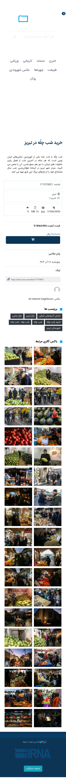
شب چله (38, 322)
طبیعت (52, 70)
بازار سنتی (17, 316)
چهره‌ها (38, 70)
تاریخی (27, 61)
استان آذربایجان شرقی (49, 316)
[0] (33, 240)
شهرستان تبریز (53, 328)
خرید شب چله (53, 322)
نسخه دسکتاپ (33, 769)
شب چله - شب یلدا (20, 322)
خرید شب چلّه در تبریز (43, 143)
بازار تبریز (30, 316)
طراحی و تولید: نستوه (31, 742)
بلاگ (33, 79)
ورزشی (14, 61)
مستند (40, 61)
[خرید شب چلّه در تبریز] (33, 114)
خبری (52, 61)
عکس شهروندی (19, 70)
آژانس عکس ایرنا (33, 19)
